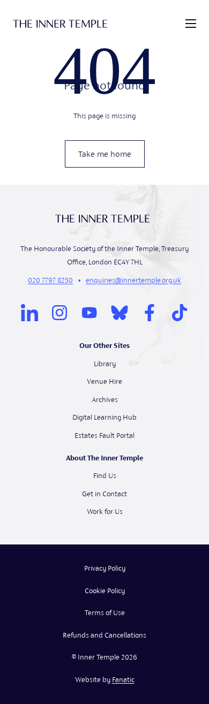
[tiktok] (179, 312)
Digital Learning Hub (104, 417)
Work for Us (105, 512)
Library (105, 364)
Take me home (104, 153)
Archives (105, 400)
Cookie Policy (105, 591)
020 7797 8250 (50, 280)
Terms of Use (105, 613)
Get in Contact (104, 494)
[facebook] (149, 312)
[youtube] (89, 312)
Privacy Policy (104, 568)
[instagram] (59, 312)
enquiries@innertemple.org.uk (133, 280)
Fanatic (123, 680)
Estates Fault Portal (104, 436)
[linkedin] (29, 312)
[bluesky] (119, 312)
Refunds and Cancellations (104, 635)
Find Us (104, 476)
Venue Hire (104, 381)
